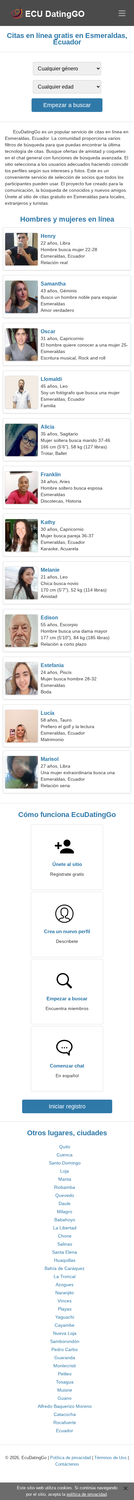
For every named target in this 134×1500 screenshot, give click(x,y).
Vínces (65, 1300)
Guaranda (64, 1357)
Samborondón (64, 1341)
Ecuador (64, 1430)
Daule (65, 1203)
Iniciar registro (67, 1106)
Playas (65, 1308)
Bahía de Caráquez (65, 1268)
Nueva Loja (64, 1333)
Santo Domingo (65, 1162)
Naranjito (64, 1292)
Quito (64, 1146)
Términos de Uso (110, 1457)
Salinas (64, 1244)
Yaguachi (64, 1317)
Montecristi (64, 1365)
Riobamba (64, 1187)
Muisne (64, 1390)
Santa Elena (64, 1252)
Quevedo (64, 1195)
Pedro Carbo (64, 1349)
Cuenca (65, 1154)
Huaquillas (64, 1260)
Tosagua (65, 1381)
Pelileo (65, 1373)
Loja (64, 1171)
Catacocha (65, 1414)
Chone (65, 1235)
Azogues (65, 1284)
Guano (65, 1398)
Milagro (64, 1211)
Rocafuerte (64, 1422)
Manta (64, 1179)
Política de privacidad (70, 1457)
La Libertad (64, 1227)
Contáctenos (67, 1464)
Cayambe (64, 1325)
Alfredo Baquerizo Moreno (65, 1406)
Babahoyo (64, 1219)
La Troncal (64, 1276)
